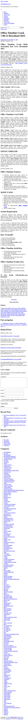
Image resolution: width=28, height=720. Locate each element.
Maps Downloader (8, 591)
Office (5, 615)
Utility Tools (7, 14)
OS (4, 621)
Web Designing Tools (9, 706)
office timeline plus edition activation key (12, 313)
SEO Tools (6, 656)
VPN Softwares (8, 703)
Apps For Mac (7, 476)
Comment (3, 376)
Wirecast (6, 713)
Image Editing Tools (9, 572)
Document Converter (9, 524)
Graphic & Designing (9, 23)
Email (2, 393)
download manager (8, 527)
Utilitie (5, 680)
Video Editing (7, 693)
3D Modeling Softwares (10, 456)
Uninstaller (6, 679)
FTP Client (6, 553)
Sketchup (6, 658)
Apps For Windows (8, 479)
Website (3, 396)
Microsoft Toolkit (8, 597)
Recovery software (8, 645)
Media (5, 593)
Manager (6, 590)
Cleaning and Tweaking (9, 504)
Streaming (6, 668)
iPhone (5, 580)
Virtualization (7, 699)
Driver (5, 529)
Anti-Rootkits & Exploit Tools (11, 470)
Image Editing (7, 570)
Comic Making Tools (9, 505)
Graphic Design (8, 560)
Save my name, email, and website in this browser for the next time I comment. (14, 400)
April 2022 (6, 445)
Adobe (5, 463)
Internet (5, 575)
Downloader (7, 528)
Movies (5, 601)
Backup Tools (7, 493)
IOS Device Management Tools (11, 579)
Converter (6, 507)
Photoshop (6, 639)
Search (2, 406)
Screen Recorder (8, 648)
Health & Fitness (8, 566)
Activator (6, 20)
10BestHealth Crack (6, 4)
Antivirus (6, 17)
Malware (6, 589)
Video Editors (7, 696)
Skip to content (4, 1)
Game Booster (7, 555)
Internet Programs (8, 576)
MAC (5, 12)
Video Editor (7, 694)
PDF (5, 632)
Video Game (7, 697)
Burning (6, 496)
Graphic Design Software (10, 562)
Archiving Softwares (9, 481)
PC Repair (6, 627)
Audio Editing (7, 487)
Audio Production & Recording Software (14, 490)
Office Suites (7, 618)
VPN (5, 700)
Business (6, 498)
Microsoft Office (8, 596)
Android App (7, 466)
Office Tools (4, 29)
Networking (7, 614)
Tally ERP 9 (7, 672)
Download (14, 299)
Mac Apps (6, 584)
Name (3, 390)
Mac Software (7, 586)
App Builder (7, 474)
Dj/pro (5, 522)
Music (5, 607)
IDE (5, 569)
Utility (5, 685)
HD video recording (9, 565)
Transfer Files (7, 675)
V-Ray (5, 687)
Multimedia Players (8, 606)
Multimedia (6, 19)
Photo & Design (8, 637)
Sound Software (8, 665)
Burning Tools (7, 497)
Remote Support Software (10, 646)
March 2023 (7, 442)
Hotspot (6, 567)
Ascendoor (8, 718)
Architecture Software (9, 480)
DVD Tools (7, 21)
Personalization (7, 635)
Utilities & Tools (8, 683)
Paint (5, 624)
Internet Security (8, 577)
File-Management (8, 548)
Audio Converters (8, 486)
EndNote (6, 543)
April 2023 (6, 441)
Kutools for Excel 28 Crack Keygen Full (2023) (11, 347)
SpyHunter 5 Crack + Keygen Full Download (15, 420)
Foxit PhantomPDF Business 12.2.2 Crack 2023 (11, 359)
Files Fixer (6, 549)
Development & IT (8, 518)
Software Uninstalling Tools (11, 662)
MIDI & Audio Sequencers (10, 599)
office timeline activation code (18, 309)
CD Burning (7, 501)
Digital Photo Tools (8, 520)
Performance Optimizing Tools (11, 634)
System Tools (7, 669)
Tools (5, 673)
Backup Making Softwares (10, 491)
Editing (5, 538)
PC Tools (6, 631)
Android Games (8, 467)
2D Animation (7, 452)
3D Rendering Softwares (10, 457)
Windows (6, 13)
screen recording (8, 649)
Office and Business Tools (10, 617)
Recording (6, 642)
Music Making (7, 610)
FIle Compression (8, 545)
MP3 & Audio (7, 603)
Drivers (5, 532)
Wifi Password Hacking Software (12, 707)
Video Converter (8, 692)
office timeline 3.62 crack (11, 308)
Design (5, 517)
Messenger (6, 594)
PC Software (7, 628)
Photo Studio (7, 638)
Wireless (6, 714)
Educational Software (9, 542)
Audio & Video (7, 484)
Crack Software (7, 510)
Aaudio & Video (8, 459)
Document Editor (8, 525)
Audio (5, 483)
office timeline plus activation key (12, 312)
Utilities (6, 682)
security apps (7, 654)
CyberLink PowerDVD (9, 512)
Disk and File (7, 521)
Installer (6, 573)
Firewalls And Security (9, 551)
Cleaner (6, 503)
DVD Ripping (7, 534)
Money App (7, 600)
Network (6, 611)
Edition (5, 541)
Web (5, 704)
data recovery (7, 514)
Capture (6, 500)
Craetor (5, 511)
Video (5, 689)
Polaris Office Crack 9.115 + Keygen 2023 (10, 336)
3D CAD (6, 453)
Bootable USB (7, 494)
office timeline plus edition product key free (13, 314)
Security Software (8, 655)
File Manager (7, 546)
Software (6, 659)
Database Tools (7, 515)
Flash (5, 552)
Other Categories (8, 623)
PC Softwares (7, 630)
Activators (6, 462)
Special (5, 666)
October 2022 (7, 444)
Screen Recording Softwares (11, 651)
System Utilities (7, 670)
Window (6, 709)
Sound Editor (7, 663)
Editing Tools (7, 539)
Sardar (2, 39)
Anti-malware (7, 469)
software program (8, 661)
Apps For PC (7, 477)
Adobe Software (8, 464)
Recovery (6, 644)
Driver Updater (7, 531)
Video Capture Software (10, 690)
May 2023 (6, 439)
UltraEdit (6, 676)
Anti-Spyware (7, 472)
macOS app (6, 587)
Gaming (6, 558)
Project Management (9, 641)
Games (5, 24)
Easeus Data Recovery (9, 536)
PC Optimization (8, 625)
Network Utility (8, 613)
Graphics (6, 563)
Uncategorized (7, 678)
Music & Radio (7, 608)
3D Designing (7, 455)
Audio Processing (8, 488)
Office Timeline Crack (6, 311)
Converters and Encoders (10, 508)
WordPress (20, 718)
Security (6, 16)
